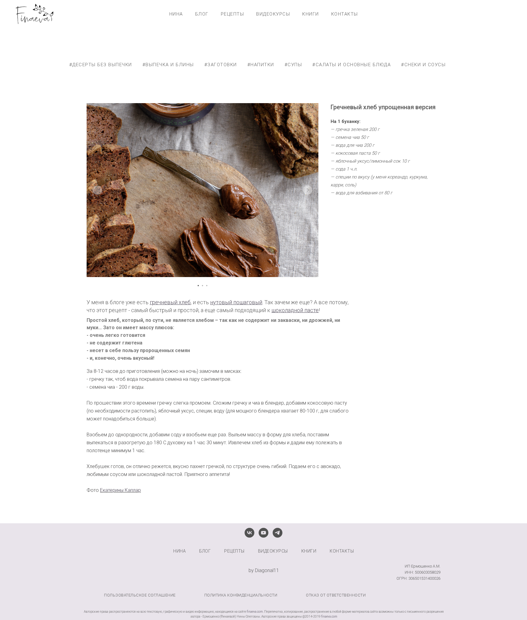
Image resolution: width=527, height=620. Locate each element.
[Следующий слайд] (307, 190)
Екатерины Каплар (120, 490)
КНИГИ (310, 14)
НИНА (176, 14)
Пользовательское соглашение (140, 595)
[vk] (249, 533)
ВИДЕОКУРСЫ (273, 14)
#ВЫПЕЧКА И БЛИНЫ (168, 64)
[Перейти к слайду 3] (206, 285)
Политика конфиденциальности (241, 595)
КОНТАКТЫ (344, 14)
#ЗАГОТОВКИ (220, 64)
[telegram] (277, 533)
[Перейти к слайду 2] (202, 285)
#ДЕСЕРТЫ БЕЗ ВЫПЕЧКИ (100, 64)
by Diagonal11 (264, 570)
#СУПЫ (293, 64)
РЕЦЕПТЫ (232, 14)
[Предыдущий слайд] (97, 190)
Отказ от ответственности (336, 595)
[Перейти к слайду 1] (198, 285)
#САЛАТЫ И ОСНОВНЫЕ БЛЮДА (351, 64)
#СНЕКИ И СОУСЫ (423, 64)
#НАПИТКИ (260, 64)
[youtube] (263, 533)
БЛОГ (202, 14)
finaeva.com (255, 611)
